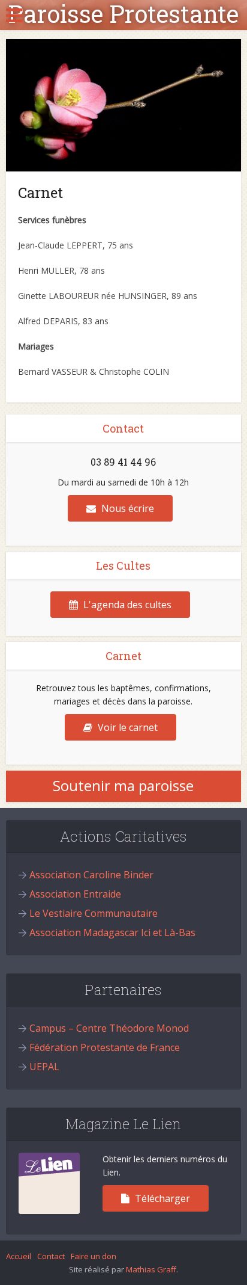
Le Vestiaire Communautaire (93, 913)
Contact (51, 1256)
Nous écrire (126, 508)
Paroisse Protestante (123, 14)
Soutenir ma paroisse (123, 785)
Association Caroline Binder (91, 874)
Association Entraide (75, 894)
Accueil (18, 1256)
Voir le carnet (126, 727)
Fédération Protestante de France (104, 1047)
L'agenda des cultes (126, 604)
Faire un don (93, 1256)
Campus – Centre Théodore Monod (109, 1028)
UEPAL (44, 1066)
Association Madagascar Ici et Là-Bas (112, 932)
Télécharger (161, 1198)
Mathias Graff (151, 1269)
